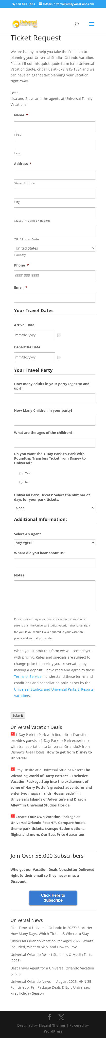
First (17, 134)
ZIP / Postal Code (26, 239)
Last (17, 153)
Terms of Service (27, 676)
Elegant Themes (52, 1025)
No (27, 482)
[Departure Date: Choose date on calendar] (59, 357)
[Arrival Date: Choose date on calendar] (59, 335)
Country (20, 255)
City (17, 202)
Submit (18, 715)
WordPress (53, 1031)
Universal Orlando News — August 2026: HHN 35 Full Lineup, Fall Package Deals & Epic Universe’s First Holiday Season (51, 987)
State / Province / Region (32, 220)
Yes (27, 473)
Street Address (24, 183)
